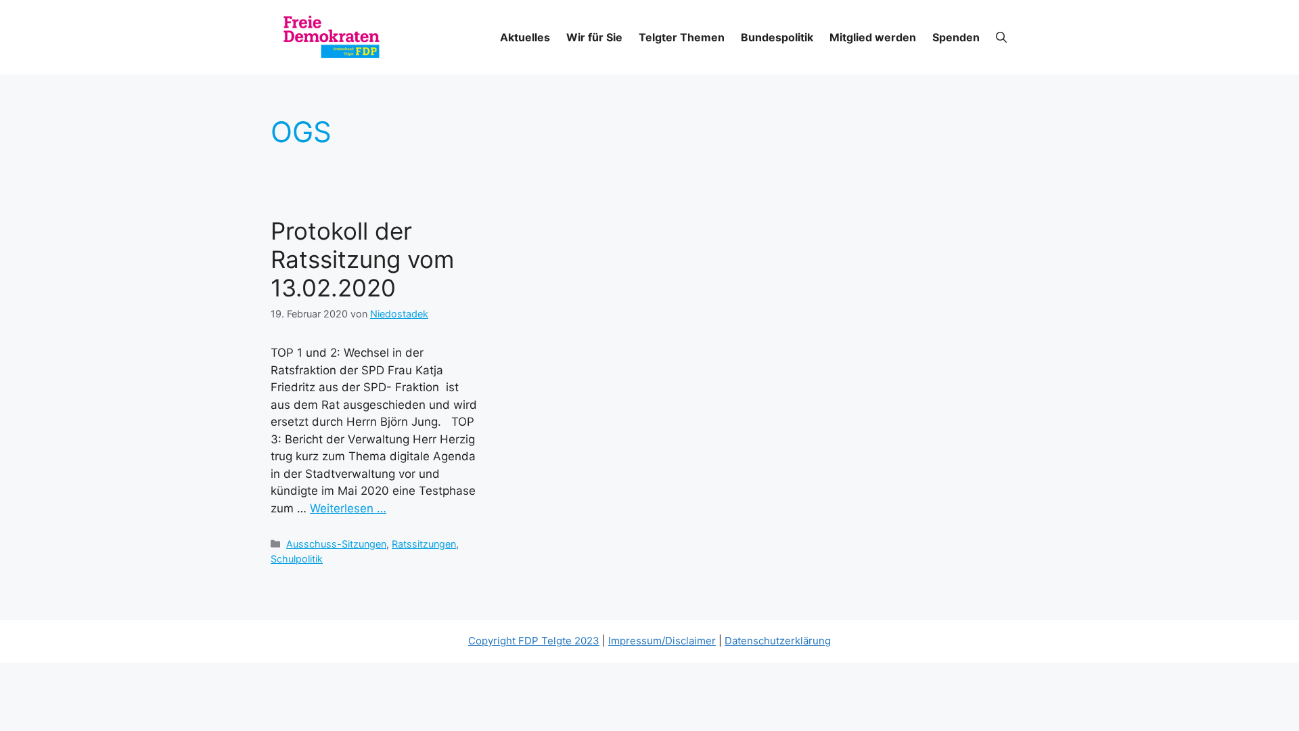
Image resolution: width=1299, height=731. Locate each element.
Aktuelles (525, 37)
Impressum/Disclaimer (662, 640)
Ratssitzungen (424, 544)
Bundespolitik (777, 37)
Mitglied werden (872, 37)
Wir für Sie (594, 37)
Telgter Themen (682, 37)
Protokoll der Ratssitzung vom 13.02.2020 (362, 259)
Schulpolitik (297, 558)
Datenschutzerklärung (778, 640)
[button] (1001, 37)
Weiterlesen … (348, 508)
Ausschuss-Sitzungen (336, 544)
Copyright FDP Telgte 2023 (533, 640)
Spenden (956, 37)
